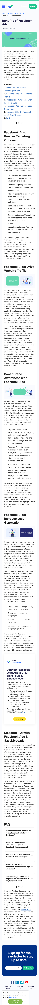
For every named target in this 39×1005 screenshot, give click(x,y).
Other (19, 14)
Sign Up (32, 6)
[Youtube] (26, 982)
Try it (23, 713)
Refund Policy (31, 987)
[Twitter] (22, 982)
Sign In (24, 6)
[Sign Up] (14, 663)
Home (4, 14)
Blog (12, 14)
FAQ (8, 118)
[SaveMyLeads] (10, 6)
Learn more (13, 997)
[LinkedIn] (17, 982)
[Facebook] (12, 982)
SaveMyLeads (26, 909)
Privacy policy (8, 987)
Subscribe (28, 968)
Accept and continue (15, 1001)
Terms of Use (19, 987)
